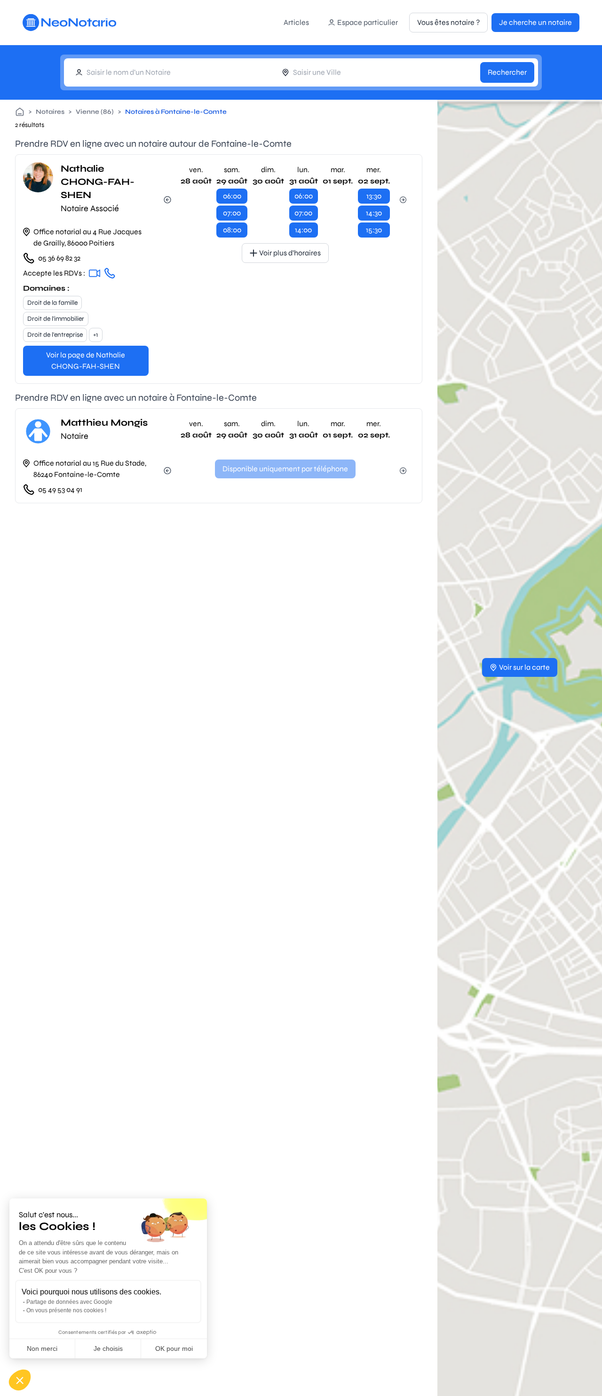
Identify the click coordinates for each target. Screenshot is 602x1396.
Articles (296, 22)
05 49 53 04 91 (60, 489)
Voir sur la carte (524, 667)
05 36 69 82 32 (59, 258)
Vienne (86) (95, 112)
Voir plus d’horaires (290, 252)
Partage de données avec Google (69, 1302)
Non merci (42, 1348)
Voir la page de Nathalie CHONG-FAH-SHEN (85, 360)
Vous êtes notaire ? (448, 22)
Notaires (50, 112)
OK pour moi (174, 1348)
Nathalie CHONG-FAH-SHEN (98, 182)
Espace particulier (367, 22)
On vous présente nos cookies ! (66, 1310)
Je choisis (108, 1348)
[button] (19, 1380)
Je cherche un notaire (535, 22)
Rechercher (507, 72)
